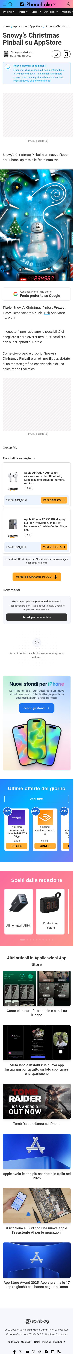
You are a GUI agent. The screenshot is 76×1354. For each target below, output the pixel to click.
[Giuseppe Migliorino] (6, 54)
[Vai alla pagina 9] (49, 939)
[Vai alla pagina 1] (22, 939)
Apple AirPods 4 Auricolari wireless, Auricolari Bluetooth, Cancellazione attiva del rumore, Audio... (44, 478)
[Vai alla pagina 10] (52, 939)
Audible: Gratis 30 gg (45, 832)
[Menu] (4, 4)
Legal (37, 1341)
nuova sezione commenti (36, 80)
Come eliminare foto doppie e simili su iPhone (37, 1013)
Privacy (46, 1341)
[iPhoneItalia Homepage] (35, 4)
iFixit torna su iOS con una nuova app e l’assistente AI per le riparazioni (36, 1230)
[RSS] (59, 1352)
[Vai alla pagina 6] (40, 939)
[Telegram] (46, 1352)
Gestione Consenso (56, 1334)
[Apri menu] (54, 4)
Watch (66, 12)
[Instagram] (33, 1352)
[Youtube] (27, 1352)
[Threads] (40, 1352)
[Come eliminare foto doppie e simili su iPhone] (37, 988)
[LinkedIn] (52, 1352)
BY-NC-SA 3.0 (36, 1334)
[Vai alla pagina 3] (30, 939)
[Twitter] (21, 1352)
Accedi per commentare (36, 617)
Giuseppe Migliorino (22, 52)
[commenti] (56, 54)
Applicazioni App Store (27, 26)
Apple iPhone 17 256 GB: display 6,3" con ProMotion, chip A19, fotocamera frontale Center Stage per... (45, 525)
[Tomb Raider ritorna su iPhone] (37, 1101)
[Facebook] (14, 1352)
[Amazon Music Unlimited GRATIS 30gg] (16, 817)
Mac (35, 12)
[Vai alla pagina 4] (33, 939)
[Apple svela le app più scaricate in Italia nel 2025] (37, 1151)
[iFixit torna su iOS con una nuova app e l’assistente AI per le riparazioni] (37, 1205)
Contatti (26, 1341)
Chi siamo (13, 1341)
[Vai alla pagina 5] (36, 939)
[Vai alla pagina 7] (43, 939)
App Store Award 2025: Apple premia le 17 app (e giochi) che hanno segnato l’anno (37, 1284)
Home (6, 26)
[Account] (68, 4)
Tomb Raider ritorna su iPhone (36, 1124)
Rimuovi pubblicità (37, 140)
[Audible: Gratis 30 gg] (45, 817)
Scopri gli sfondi (34, 708)
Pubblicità (59, 1341)
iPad (22, 12)
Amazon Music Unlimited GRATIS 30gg (17, 833)
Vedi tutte (37, 799)
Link (47, 313)
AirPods (49, 12)
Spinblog (24, 1329)
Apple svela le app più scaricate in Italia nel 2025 (37, 1176)
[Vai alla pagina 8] (46, 939)
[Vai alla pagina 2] (27, 939)
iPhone (7, 12)
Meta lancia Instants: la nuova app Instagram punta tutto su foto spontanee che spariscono (37, 1069)
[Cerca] (10, 4)
